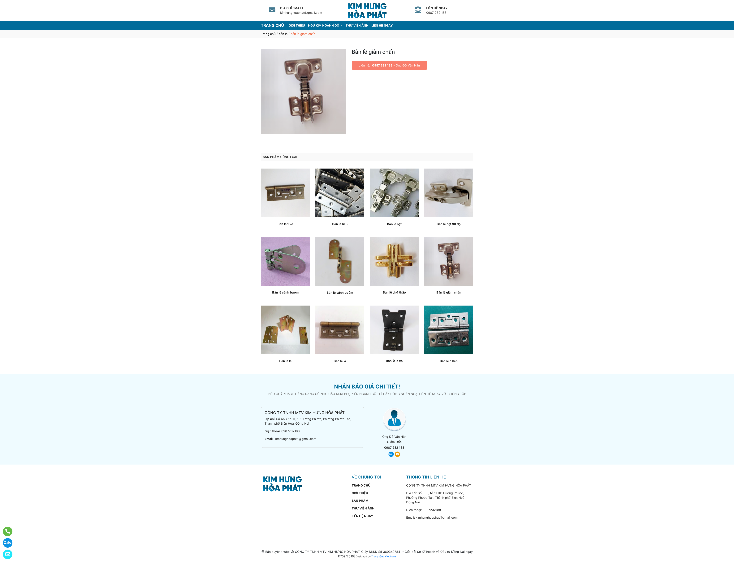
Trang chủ (268, 34)
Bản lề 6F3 (340, 224)
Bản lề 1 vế (285, 224)
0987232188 (290, 431)
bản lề (283, 34)
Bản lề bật (394, 224)
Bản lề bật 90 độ (449, 224)
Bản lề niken (449, 361)
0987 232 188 (382, 65)
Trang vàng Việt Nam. (383, 556)
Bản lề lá (285, 361)
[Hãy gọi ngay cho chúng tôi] (5, 531)
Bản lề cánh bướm (285, 292)
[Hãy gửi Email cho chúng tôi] (5, 554)
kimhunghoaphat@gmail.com (295, 439)
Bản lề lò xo (394, 361)
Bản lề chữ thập (394, 292)
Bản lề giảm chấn (448, 292)
